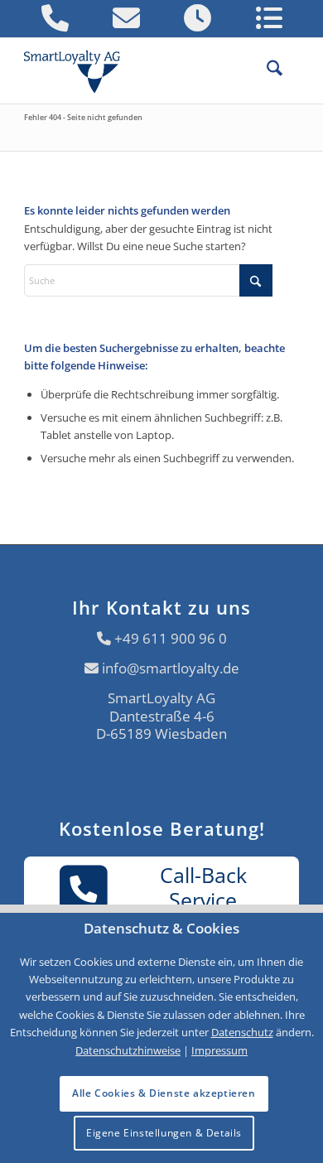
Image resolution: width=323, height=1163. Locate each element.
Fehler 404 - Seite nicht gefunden (83, 117)
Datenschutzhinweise (128, 1050)
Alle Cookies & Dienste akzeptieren (163, 1093)
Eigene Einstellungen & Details (164, 1133)
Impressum (219, 1050)
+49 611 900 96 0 (170, 638)
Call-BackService (203, 887)
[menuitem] (266, 70)
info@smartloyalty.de (170, 668)
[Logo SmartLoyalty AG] (79, 70)
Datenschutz (242, 1032)
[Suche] (266, 70)
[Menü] (290, 70)
